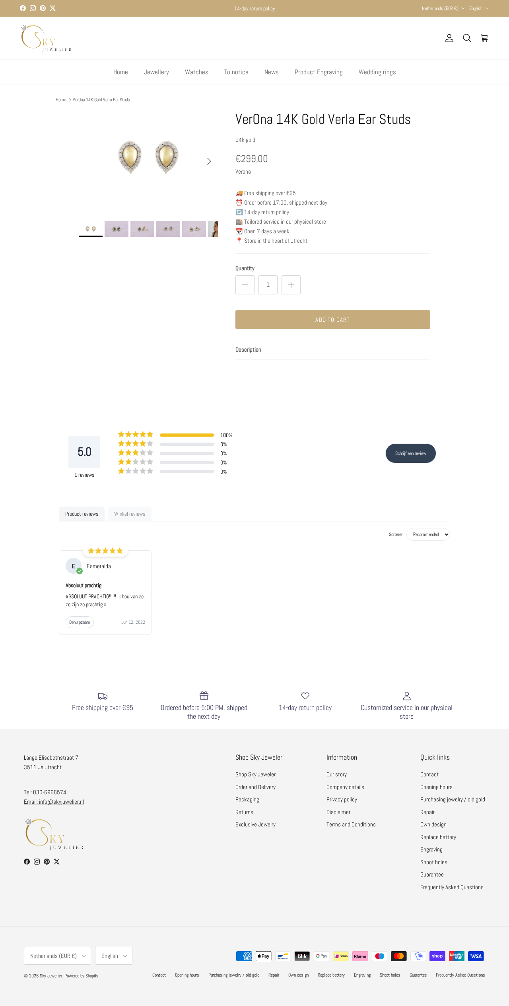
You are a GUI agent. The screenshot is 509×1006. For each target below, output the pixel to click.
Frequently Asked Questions (452, 887)
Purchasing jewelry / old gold (452, 799)
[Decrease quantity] (244, 284)
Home (120, 72)
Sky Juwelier (51, 976)
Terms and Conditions (351, 824)
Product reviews (81, 513)
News (271, 72)
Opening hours (436, 787)
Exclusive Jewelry (255, 824)
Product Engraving (319, 72)
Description (248, 349)
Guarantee (432, 874)
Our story (336, 774)
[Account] (447, 38)
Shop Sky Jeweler (255, 774)
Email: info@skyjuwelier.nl (54, 801)
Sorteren (396, 534)
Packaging (247, 799)
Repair (427, 812)
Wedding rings (377, 72)
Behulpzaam (79, 622)
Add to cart (332, 319)
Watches (196, 72)
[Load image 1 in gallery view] (148, 157)
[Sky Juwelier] (46, 38)
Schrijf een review (410, 453)
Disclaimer (338, 812)
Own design (433, 824)
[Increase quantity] (291, 284)
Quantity (244, 268)
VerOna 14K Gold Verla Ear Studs (101, 99)
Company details (345, 787)
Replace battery (438, 837)
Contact (429, 774)
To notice (236, 72)
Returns (244, 812)
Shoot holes (433, 862)
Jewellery (156, 72)
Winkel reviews (129, 513)
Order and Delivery (255, 787)
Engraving (431, 849)
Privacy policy (341, 799)
